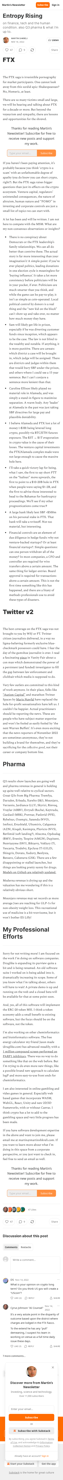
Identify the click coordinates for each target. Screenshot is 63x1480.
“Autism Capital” (14, 694)
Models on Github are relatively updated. (29, 872)
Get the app (49, 1463)
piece (23, 657)
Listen (55, 40)
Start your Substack (22, 1463)
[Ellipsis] (58, 1279)
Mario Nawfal (25, 699)
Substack (14, 1472)
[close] (53, 1367)
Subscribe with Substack (34, 1430)
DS (12, 1279)
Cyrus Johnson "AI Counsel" (26, 1308)
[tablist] (18, 1247)
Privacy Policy (43, 1445)
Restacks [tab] (26, 1247)
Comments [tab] (11, 1247)
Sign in (55, 5)
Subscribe (42, 5)
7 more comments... (14, 1356)
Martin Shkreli (19, 38)
